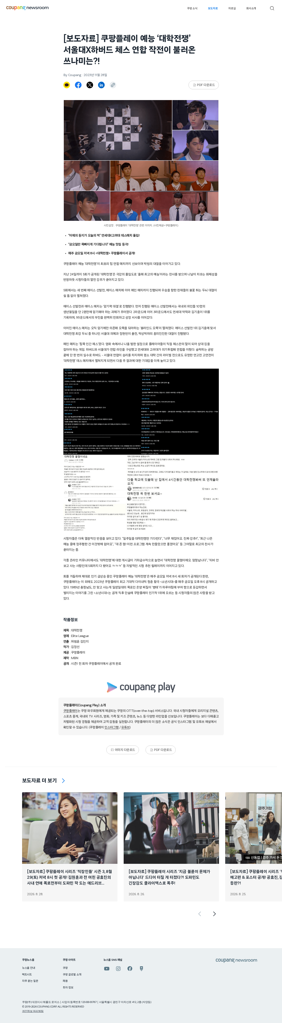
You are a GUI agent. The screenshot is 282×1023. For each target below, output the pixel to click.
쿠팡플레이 (70, 710)
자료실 (232, 8)
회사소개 (251, 8)
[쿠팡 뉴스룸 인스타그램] (118, 968)
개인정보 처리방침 (33, 1011)
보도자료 (213, 8)
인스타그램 (111, 727)
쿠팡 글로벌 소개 (72, 974)
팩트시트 (27, 974)
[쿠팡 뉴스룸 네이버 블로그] (141, 968)
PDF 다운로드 (206, 85)
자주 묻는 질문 (30, 981)
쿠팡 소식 (192, 8)
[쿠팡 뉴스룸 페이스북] (130, 968)
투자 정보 (68, 987)
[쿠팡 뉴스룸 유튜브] (106, 968)
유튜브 (125, 727)
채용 (65, 981)
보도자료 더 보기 (39, 780)
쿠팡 (65, 968)
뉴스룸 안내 (28, 968)
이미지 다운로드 (125, 750)
